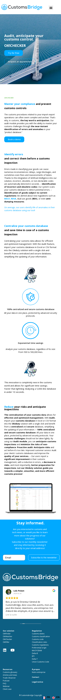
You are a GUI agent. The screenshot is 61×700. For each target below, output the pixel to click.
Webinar (6, 686)
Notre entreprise (38, 672)
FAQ (4, 683)
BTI (33, 656)
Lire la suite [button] (11, 614)
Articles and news (10, 675)
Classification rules (39, 642)
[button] (51, 7)
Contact (35, 677)
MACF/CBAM (37, 650)
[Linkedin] (6, 651)
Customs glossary (10, 672)
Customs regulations (40, 645)
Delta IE (35, 653)
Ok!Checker (7, 639)
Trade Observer (9, 678)
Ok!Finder (7, 633)
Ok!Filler (6, 642)
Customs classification (41, 636)
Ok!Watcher (7, 636)
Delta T (35, 659)
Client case (7, 689)
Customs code (38, 639)
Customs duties (38, 633)
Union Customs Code (40, 662)
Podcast (6, 680)
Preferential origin (39, 648)
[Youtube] (14, 651)
